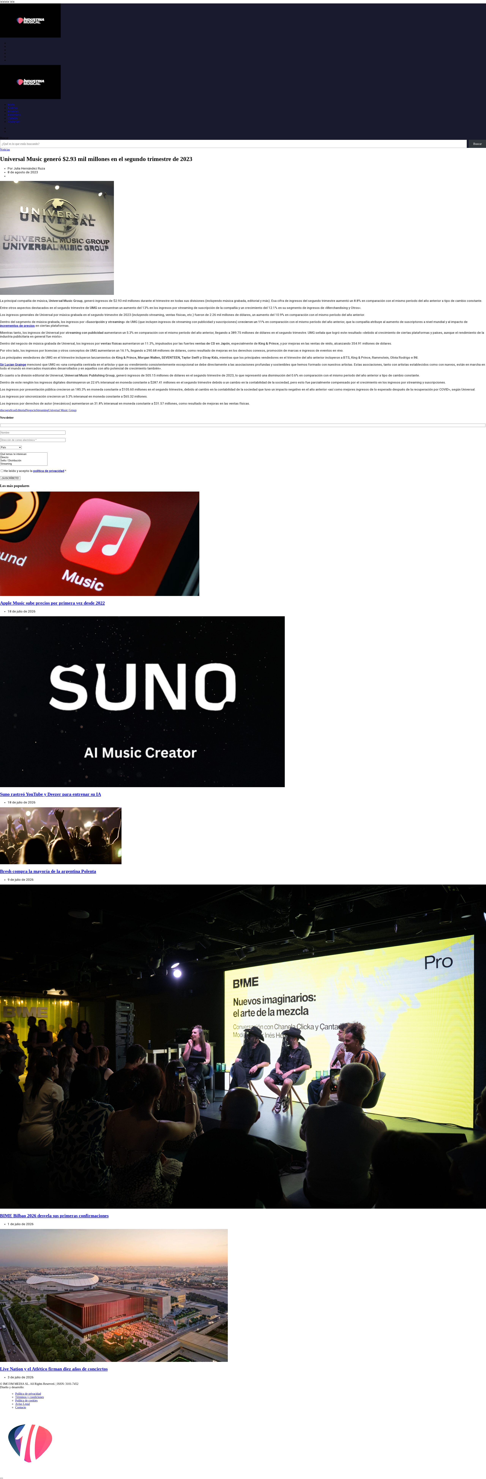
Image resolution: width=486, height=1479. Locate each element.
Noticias (12, 108)
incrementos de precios (17, 326)
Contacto (20, 1407)
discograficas (8, 410)
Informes (13, 111)
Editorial (21, 410)
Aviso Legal (22, 1404)
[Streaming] (23, 464)
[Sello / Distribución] (23, 460)
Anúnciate (14, 121)
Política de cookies (26, 1400)
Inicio (11, 104)
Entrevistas (14, 114)
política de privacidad (48, 471)
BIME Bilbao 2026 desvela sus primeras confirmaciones (54, 1215)
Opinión (12, 118)
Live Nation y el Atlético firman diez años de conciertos (54, 1368)
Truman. (30, 1387)
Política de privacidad (28, 1393)
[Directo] (23, 457)
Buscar (4, 138)
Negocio (31, 410)
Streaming (42, 410)
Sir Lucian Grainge (13, 364)
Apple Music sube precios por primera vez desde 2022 (52, 603)
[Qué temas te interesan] (23, 454)
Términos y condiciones (29, 1397)
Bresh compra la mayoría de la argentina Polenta (48, 871)
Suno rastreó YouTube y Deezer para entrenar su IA (50, 794)
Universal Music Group (62, 410)
